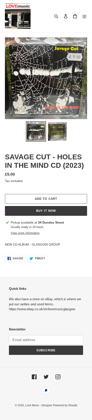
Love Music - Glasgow (38, 405)
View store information (25, 233)
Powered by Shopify (65, 405)
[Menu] (84, 16)
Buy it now (46, 210)
